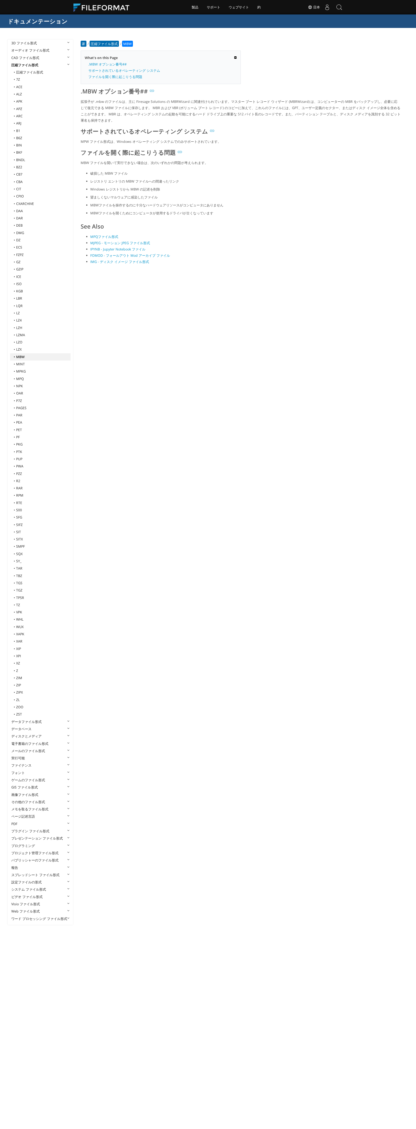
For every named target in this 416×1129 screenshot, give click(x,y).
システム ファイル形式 (28, 889)
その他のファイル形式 (28, 802)
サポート (213, 7)
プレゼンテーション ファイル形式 (37, 838)
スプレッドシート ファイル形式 (35, 875)
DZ (18, 240)
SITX (19, 539)
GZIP (19, 269)
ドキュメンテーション (38, 21)
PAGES (21, 408)
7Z (18, 79)
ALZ (19, 94)
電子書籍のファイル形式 (29, 743)
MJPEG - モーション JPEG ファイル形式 (120, 243)
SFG (19, 517)
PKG (19, 444)
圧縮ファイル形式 (24, 65)
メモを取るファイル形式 (29, 809)
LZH (19, 327)
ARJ (18, 123)
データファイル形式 (26, 721)
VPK (19, 612)
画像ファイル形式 (24, 794)
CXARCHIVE (25, 203)
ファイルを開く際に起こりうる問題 (115, 76)
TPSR (20, 597)
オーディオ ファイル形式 (30, 50)
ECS (19, 247)
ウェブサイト (239, 7)
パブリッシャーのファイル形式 (34, 860)
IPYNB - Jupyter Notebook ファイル (117, 249)
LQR (19, 305)
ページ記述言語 (23, 816)
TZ (18, 605)
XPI (18, 656)
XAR (19, 641)
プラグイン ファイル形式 (30, 831)
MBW (20, 356)
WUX (20, 626)
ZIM (19, 678)
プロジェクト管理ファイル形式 (34, 853)
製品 (195, 7)
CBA (19, 181)
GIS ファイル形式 (24, 787)
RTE (19, 502)
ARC (19, 116)
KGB (19, 291)
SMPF (20, 546)
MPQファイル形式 (104, 236)
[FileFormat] (103, 7)
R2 (18, 481)
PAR (19, 415)
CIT (18, 189)
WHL (19, 619)
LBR (19, 298)
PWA (19, 466)
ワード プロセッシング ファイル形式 (39, 918)
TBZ (19, 575)
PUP (19, 459)
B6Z (19, 138)
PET (19, 429)
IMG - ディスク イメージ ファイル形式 (119, 261)
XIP (18, 648)
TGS (19, 583)
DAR (19, 218)
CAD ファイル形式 (25, 57)
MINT (20, 364)
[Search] (339, 7)
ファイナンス (21, 765)
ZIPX (19, 692)
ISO (19, 284)
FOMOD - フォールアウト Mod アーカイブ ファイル (130, 255)
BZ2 (19, 167)
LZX (19, 349)
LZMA (20, 335)
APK (19, 101)
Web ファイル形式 (25, 911)
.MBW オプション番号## (107, 64)
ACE (19, 87)
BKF (19, 152)
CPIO (20, 196)
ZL (18, 699)
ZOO (19, 707)
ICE (18, 276)
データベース (21, 729)
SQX (19, 553)
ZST (19, 714)
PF (18, 437)
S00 (19, 510)
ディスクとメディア (26, 736)
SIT (18, 532)
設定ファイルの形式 (26, 882)
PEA (19, 422)
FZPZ (20, 254)
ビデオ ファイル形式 (27, 896)
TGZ (19, 590)
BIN (19, 145)
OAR (19, 393)
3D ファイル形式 (24, 43)
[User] (327, 7)
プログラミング (23, 845)
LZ (18, 313)
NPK (19, 386)
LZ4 (19, 320)
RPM (19, 495)
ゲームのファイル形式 (28, 780)
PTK (19, 451)
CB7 (19, 174)
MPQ (20, 378)
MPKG (21, 371)
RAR (19, 488)
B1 (18, 130)
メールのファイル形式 (28, 750)
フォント (18, 772)
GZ (18, 262)
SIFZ (19, 524)
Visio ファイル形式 (25, 904)
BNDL (20, 160)
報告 (14, 867)
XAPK (20, 634)
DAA (19, 211)
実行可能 (18, 758)
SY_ (18, 561)
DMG (20, 232)
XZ (18, 663)
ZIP (18, 685)
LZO (19, 342)
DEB (19, 225)
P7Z (19, 400)
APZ (19, 108)
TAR (19, 568)
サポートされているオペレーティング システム (124, 70)
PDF (14, 823)
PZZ (19, 473)
